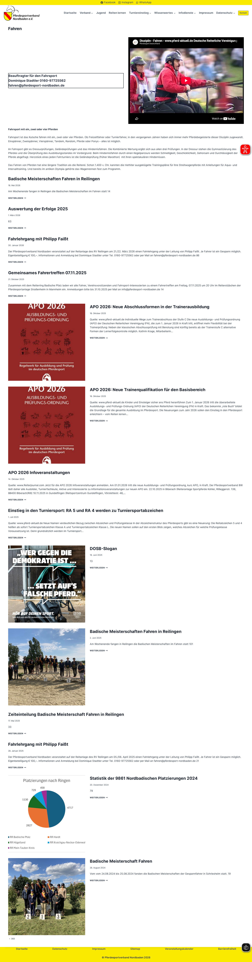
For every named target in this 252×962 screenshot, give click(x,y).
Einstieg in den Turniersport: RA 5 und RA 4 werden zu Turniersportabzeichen (85, 510)
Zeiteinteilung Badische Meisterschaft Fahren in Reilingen (66, 714)
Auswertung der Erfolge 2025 (38, 208)
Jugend (101, 12)
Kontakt (243, 13)
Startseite (70, 12)
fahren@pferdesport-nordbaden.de (36, 85)
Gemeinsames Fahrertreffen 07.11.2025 (47, 272)
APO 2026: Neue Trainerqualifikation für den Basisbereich (147, 389)
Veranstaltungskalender (179, 948)
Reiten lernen (117, 12)
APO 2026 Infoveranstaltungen (39, 472)
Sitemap (135, 948)
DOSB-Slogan (103, 548)
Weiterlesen (16, 198)
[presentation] (46, 342)
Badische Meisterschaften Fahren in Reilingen (54, 178)
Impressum (206, 12)
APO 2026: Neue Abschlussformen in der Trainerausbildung (149, 306)
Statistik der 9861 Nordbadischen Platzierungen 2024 (144, 778)
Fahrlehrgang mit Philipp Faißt (38, 238)
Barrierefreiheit (227, 948)
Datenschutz (59, 948)
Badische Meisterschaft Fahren (121, 861)
